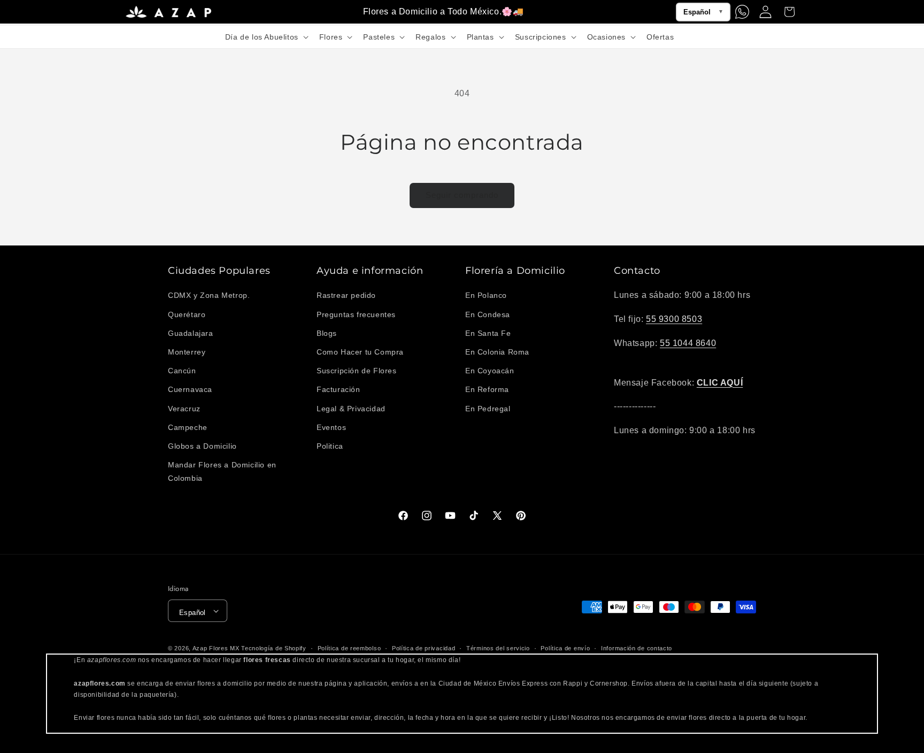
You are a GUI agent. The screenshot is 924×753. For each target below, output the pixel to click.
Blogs (327, 333)
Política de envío (565, 648)
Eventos (331, 427)
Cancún (182, 370)
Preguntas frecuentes (356, 314)
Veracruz (184, 408)
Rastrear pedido (346, 295)
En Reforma (487, 389)
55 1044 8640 (688, 343)
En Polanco (486, 295)
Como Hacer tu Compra (360, 352)
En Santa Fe (488, 333)
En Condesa (487, 314)
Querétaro (186, 314)
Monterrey (186, 352)
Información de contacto (636, 648)
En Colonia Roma (497, 352)
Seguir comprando (462, 194)
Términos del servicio (498, 648)
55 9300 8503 (674, 319)
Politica (330, 446)
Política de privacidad (423, 648)
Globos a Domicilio (202, 446)
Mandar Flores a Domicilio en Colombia (222, 471)
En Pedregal (488, 408)
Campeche (187, 427)
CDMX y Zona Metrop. (209, 295)
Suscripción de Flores (357, 370)
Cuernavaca (190, 389)
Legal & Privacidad (351, 408)
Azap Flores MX (216, 648)
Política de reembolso (349, 648)
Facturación (338, 389)
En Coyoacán (489, 370)
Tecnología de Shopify (273, 648)
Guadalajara (190, 333)
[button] (266, 37)
